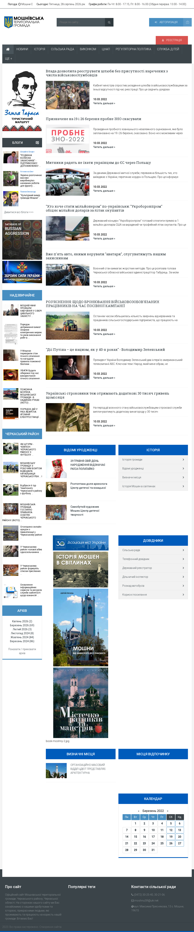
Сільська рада (131, 550)
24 (153, 843)
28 (126, 849)
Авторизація (168, 22)
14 (126, 836)
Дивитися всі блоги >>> (19, 212)
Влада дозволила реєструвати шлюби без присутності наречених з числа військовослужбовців (107, 73)
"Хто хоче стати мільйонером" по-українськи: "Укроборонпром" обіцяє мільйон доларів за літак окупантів (104, 208)
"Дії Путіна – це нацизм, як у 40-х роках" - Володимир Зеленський (105, 349)
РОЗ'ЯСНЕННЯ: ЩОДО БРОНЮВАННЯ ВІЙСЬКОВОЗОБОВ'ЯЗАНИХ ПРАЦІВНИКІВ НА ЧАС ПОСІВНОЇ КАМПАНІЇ (102, 303)
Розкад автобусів (133, 585)
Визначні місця (131, 477)
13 (179, 830)
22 (135, 843)
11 (161, 830)
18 (161, 836)
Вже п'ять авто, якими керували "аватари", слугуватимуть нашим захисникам (106, 256)
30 (144, 849)
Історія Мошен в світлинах (138, 486)
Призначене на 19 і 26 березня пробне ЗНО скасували (93, 118)
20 (179, 836)
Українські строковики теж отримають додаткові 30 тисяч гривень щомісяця (107, 395)
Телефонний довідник (135, 559)
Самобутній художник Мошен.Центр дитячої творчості (84, 510)
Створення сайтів (50, 926)
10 (153, 830)
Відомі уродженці (133, 468)
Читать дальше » (104, 103)
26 (170, 843)
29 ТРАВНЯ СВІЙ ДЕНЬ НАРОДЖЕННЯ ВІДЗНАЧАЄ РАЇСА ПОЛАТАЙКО (87, 464)
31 (153, 849)
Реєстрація (174, 40)
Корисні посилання (134, 594)
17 (153, 836)
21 (126, 843)
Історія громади (132, 459)
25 (161, 843)
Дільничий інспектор (135, 576)
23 (144, 843)
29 (135, 849)
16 (144, 836)
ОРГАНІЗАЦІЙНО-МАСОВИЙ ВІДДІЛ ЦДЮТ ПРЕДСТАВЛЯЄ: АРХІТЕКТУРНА (88, 768)
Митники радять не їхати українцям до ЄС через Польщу (98, 162)
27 (179, 843)
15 (135, 836)
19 (170, 836)
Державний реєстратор (137, 567)
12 (170, 830)
